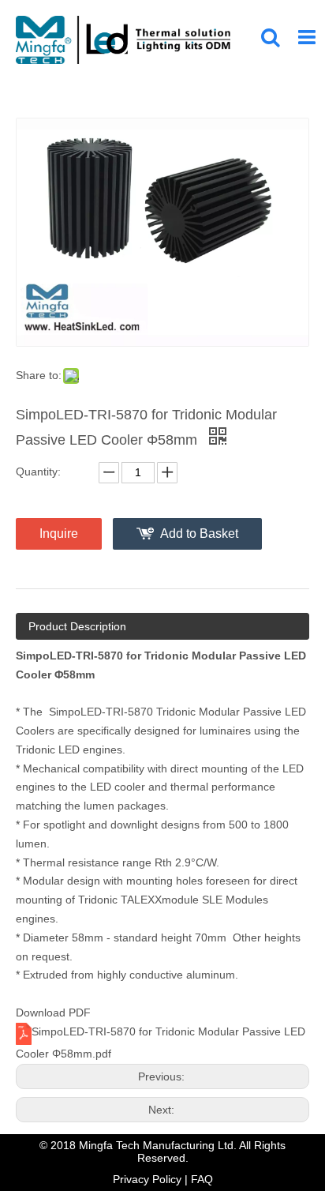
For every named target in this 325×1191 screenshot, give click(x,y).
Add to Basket (199, 533)
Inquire (58, 533)
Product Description (77, 626)
